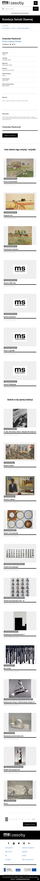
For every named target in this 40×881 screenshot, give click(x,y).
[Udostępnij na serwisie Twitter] (13, 44)
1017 (33, 819)
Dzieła (14, 28)
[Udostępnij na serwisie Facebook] (14, 44)
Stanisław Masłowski (11, 38)
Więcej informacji (10, 135)
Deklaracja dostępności (28, 848)
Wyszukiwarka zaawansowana (19, 13)
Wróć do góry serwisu (28, 860)
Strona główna (6, 28)
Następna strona (30, 824)
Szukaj (35, 8)
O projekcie (8, 859)
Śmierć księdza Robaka (23, 28)
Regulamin (25, 851)
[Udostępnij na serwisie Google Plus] (11, 44)
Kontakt (24, 855)
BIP (6, 855)
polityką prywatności (23, 879)
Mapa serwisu (8, 851)
